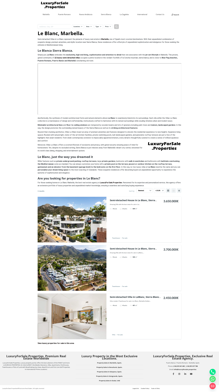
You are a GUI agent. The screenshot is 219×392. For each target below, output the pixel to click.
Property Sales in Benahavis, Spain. (109, 367)
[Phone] (213, 372)
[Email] (213, 386)
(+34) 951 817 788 (192, 366)
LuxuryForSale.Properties (111, 183)
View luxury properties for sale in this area (56, 343)
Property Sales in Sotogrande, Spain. (109, 376)
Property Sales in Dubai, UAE (109, 381)
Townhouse (116, 238)
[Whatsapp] (213, 379)
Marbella (105, 39)
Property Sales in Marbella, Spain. (109, 363)
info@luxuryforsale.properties (185, 369)
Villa (113, 335)
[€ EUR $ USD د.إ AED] (159, 191)
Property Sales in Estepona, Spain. (109, 372)
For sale (124, 238)
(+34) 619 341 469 (179, 366)
